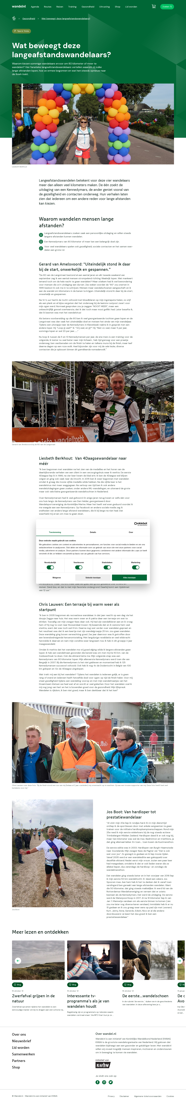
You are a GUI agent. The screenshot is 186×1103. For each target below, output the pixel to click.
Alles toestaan (129, 578)
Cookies (170, 1096)
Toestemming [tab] (55, 532)
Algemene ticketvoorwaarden (147, 1096)
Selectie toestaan (93, 578)
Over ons (19, 1034)
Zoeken (165, 6)
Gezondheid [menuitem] (88, 6)
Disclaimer (124, 1096)
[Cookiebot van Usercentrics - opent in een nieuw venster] (136, 524)
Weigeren (57, 578)
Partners (18, 1061)
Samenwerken (23, 1054)
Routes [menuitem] (47, 6)
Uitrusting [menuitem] (104, 6)
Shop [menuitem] (117, 6)
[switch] (78, 567)
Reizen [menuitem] (59, 6)
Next (179, 961)
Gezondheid (28, 18)
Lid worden (20, 1048)
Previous (18, 961)
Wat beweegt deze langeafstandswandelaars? (66, 18)
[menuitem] (19, 6)
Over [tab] (131, 532)
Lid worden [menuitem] (131, 6)
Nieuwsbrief (21, 1041)
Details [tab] (93, 532)
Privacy (111, 1096)
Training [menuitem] (72, 6)
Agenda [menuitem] (35, 6)
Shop (16, 1067)
